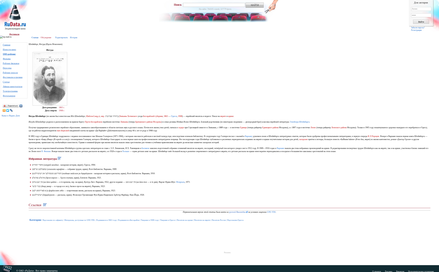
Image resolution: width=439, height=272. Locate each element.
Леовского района (339, 127)
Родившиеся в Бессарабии (128, 220)
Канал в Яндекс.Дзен (11, 115)
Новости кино (9, 49)
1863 (166, 116)
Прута (87, 122)
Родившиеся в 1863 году (106, 220)
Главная (6, 45)
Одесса (174, 116)
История (73, 37)
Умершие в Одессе (167, 220)
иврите (223, 116)
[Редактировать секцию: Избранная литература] (59, 158)
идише (231, 116)
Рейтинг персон (10, 72)
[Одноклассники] (4, 110)
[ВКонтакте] (21, 106)
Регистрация (416, 30)
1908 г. (62, 110)
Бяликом (145, 148)
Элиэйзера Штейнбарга (300, 122)
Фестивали (14, 34)
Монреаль (180, 182)
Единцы (243, 127)
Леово (313, 127)
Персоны (7, 68)
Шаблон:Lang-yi (93, 116)
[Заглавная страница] (14, 16)
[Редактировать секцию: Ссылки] (44, 205)
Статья (35, 37)
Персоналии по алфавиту (53, 220)
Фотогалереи (9, 95)
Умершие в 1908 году (150, 220)
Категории (35, 220)
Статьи (6, 82)
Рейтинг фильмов (11, 63)
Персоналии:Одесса (235, 220)
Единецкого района (270, 127)
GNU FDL (271, 212)
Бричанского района (143, 122)
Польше (125, 151)
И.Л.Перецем (373, 136)
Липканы (123, 116)
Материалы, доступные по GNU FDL (79, 220)
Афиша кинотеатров (12, 86)
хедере (181, 127)
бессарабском (96, 122)
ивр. (103, 116)
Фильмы (7, 58)
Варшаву (249, 136)
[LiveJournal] (11, 110)
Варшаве (280, 148)
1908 (180, 116)
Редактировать (61, 37)
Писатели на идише (185, 220)
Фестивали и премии (12, 77)
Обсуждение (46, 37)
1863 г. (62, 107)
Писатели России (219, 220)
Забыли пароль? (418, 27)
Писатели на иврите (202, 220)
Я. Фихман (46, 151)
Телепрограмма (10, 91)
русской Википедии (237, 212)
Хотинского (132, 116)
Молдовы (157, 122)
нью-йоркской (63, 130)
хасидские (303, 139)
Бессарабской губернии (153, 116)
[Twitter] (8, 110)
